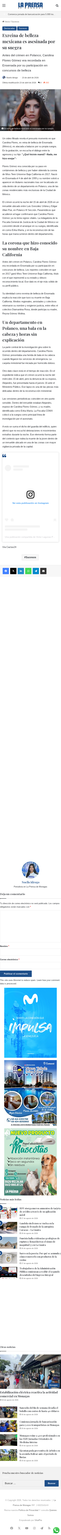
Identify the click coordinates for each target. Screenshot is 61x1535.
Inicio (7, 21)
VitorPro (38, 1520)
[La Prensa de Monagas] (30, 5)
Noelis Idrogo (12, 78)
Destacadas (9, 28)
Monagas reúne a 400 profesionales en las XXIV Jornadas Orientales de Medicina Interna (40, 1439)
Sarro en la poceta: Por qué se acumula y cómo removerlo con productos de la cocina (40, 1256)
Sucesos (15, 21)
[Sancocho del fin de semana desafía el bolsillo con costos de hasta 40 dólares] (8, 1412)
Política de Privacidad (28, 1510)
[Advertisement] (30, 719)
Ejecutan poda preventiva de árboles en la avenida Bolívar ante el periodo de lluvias (40, 1454)
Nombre (4, 946)
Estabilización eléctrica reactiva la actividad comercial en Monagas (29, 1394)
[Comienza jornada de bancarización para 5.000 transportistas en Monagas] (8, 1426)
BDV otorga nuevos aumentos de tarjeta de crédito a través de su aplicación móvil (40, 1211)
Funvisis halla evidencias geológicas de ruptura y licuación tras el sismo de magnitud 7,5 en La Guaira (40, 1241)
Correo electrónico (9, 959)
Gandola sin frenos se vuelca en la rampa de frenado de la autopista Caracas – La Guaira (37, 1226)
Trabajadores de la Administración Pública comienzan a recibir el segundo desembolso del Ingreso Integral (40, 1271)
